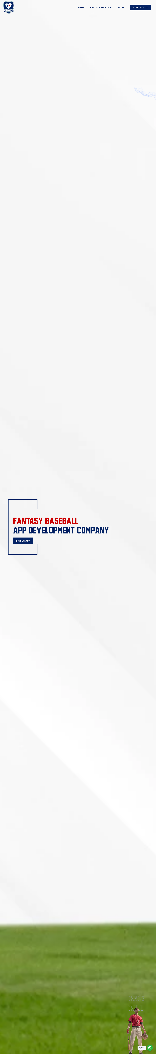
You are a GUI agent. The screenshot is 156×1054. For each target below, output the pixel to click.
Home (81, 7)
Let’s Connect (23, 541)
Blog (121, 7)
